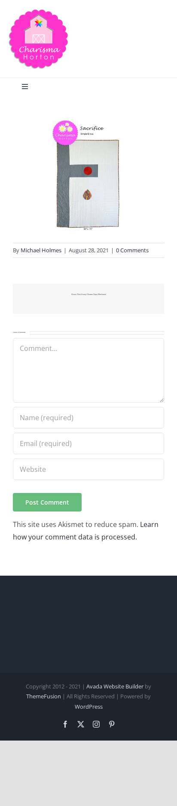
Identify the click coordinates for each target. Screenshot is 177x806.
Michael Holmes (41, 250)
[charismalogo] (39, 12)
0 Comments (132, 250)
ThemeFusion (43, 696)
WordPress (89, 706)
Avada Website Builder (114, 686)
